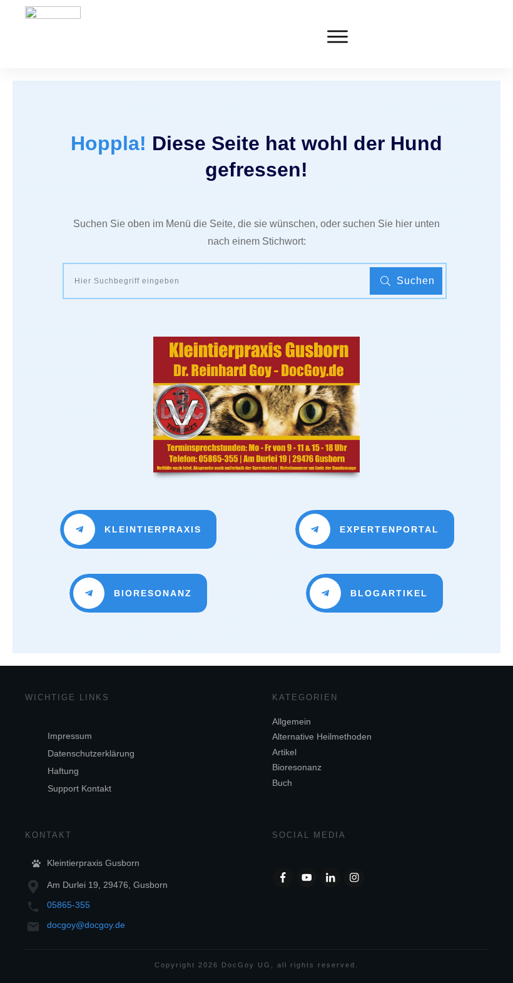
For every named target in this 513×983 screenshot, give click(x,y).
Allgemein (291, 721)
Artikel (284, 752)
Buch (282, 783)
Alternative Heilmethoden (322, 736)
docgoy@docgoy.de (86, 925)
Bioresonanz (297, 767)
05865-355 (68, 905)
